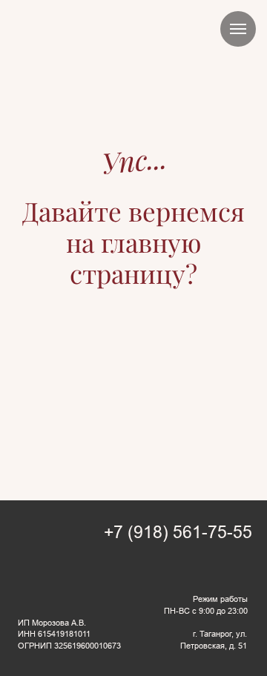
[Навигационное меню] (238, 29)
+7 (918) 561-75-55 (178, 532)
